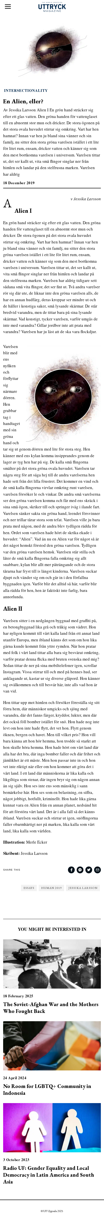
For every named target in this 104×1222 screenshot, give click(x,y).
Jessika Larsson (82, 888)
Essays (28, 888)
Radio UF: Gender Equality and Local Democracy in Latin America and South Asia (48, 1174)
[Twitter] (88, 869)
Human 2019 (51, 888)
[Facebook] (71, 869)
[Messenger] (80, 869)
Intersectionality (26, 90)
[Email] (97, 869)
